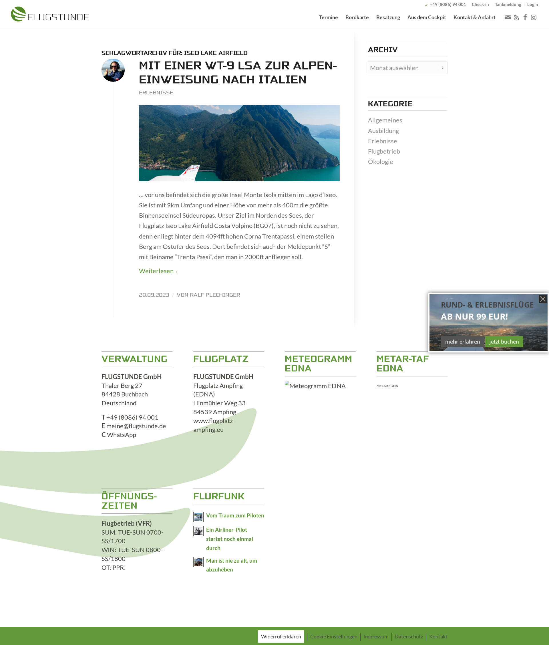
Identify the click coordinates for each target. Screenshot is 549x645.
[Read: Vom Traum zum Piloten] (198, 517)
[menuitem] (480, 4)
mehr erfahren (462, 341)
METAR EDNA (387, 386)
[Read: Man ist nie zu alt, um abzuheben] (198, 562)
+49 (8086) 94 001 (448, 4)
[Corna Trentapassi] (239, 143)
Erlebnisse (156, 92)
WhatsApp (121, 434)
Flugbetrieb (384, 151)
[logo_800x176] (50, 15)
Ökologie (380, 161)
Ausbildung (383, 130)
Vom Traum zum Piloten (235, 515)
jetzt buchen (504, 341)
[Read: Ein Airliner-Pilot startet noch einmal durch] (198, 531)
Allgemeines (385, 120)
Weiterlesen (156, 271)
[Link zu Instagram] (534, 17)
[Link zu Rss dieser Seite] (516, 17)
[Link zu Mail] (508, 17)
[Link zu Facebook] (525, 17)
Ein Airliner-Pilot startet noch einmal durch (229, 539)
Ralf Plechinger (215, 294)
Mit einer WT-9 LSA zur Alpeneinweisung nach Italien (238, 72)
